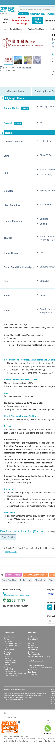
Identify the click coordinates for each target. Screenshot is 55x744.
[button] (43, 60)
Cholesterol (40, 580)
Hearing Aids (32, 674)
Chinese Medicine (10, 671)
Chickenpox (32, 652)
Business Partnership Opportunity (33, 739)
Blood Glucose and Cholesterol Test (40, 668)
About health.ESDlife (11, 739)
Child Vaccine (33, 637)
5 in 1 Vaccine (33, 647)
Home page (5, 21)
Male (5, 647)
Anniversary (38, 741)
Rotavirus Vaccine (34, 654)
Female (6, 639)
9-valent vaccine (33, 639)
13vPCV (31, 643)
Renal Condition (9, 580)
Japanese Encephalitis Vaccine (39, 656)
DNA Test (7, 665)
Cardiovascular (9, 650)
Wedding (27, 741)
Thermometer (32, 670)
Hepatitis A (32, 645)
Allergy (6, 656)
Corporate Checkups (11, 675)
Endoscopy (8, 658)
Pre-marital (8, 652)
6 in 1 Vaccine (33, 650)
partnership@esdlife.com (15, 699)
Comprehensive (9, 637)
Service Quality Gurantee (35, 574)
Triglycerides (25, 580)
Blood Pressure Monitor (36, 665)
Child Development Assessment (15, 673)
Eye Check (7, 667)
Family (47, 741)
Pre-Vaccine (8, 641)
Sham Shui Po (8, 537)
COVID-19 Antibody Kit (12, 645)
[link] (10, 717)
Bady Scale (32, 672)
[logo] (7, 14)
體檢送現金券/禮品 (37, 13)
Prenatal (7, 654)
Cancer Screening (10, 660)
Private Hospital (13, 574)
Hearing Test (8, 669)
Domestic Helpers (10, 662)
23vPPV (31, 641)
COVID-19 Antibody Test (12, 643)
